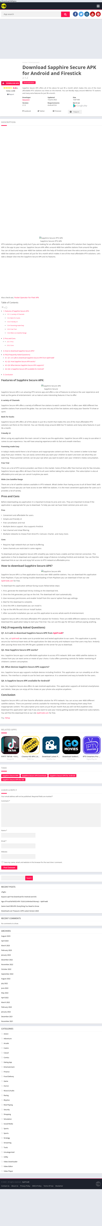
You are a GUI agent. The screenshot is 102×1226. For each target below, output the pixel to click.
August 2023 (5, 936)
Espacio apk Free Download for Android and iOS (18, 897)
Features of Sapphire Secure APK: (17, 311)
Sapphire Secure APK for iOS (13, 779)
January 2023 (6, 955)
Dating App (8, 1062)
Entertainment (34, 62)
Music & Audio (9, 1090)
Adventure (8, 1038)
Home (24, 62)
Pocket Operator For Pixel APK (26, 297)
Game (6, 1081)
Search (29, 878)
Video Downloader (10, 1161)
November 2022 (7, 964)
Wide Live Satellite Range (18, 333)
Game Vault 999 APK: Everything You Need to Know (20, 906)
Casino (6, 1048)
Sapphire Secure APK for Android (62, 775)
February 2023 (6, 950)
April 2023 (4, 941)
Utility (6, 1157)
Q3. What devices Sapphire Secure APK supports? (26, 365)
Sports (6, 1128)
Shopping (7, 1114)
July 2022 (4, 983)
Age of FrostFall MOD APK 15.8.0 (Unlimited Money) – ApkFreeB (24, 901)
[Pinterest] (98, 14)
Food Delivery (9, 1076)
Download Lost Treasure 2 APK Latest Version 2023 (20, 911)
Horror (6, 1086)
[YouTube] (92, 14)
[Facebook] (75, 14)
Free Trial (13, 329)
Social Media (8, 1124)
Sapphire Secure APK (10, 775)
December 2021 (7, 1016)
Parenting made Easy (17, 325)
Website (4, 852)
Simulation (8, 1119)
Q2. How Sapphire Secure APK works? (21, 361)
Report (11, 94)
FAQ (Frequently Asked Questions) (17, 354)
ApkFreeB (58, 633)
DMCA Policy (37, 1186)
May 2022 (4, 993)
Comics (6, 1057)
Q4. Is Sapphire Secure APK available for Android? (26, 369)
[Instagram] (86, 14)
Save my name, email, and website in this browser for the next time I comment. (33, 862)
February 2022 (6, 1007)
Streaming (7, 1143)
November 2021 (7, 1021)
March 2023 (5, 945)
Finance (6, 1072)
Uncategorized (9, 1152)
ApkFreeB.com (7, 581)
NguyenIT (26, 100)
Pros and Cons (10, 338)
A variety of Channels (17, 314)
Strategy (7, 1138)
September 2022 (7, 974)
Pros (11, 342)
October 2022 (6, 969)
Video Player (8, 1171)
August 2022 (5, 979)
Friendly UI (14, 322)
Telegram (76, 112)
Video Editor (8, 1166)
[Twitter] (81, 14)
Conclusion (9, 374)
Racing (6, 1095)
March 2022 (5, 1002)
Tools (6, 1147)
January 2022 (6, 1012)
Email (3, 841)
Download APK (12, 83)
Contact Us (5, 1186)
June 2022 (4, 988)
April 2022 (4, 997)
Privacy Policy (25, 1186)
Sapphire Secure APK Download (34, 775)
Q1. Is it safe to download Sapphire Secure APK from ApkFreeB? (31, 358)
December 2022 (7, 960)
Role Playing (8, 1105)
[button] (65, 14)
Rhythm (7, 1100)
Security (7, 1109)
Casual (6, 1053)
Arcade (6, 1043)
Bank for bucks (15, 318)
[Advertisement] (51, 38)
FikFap (7, 718)
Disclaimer (59, 1186)
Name (4, 830)
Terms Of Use (48, 1186)
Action (6, 1034)
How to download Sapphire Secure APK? (19, 351)
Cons (12, 345)
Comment (5, 801)
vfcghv (3, 892)
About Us (14, 1186)
